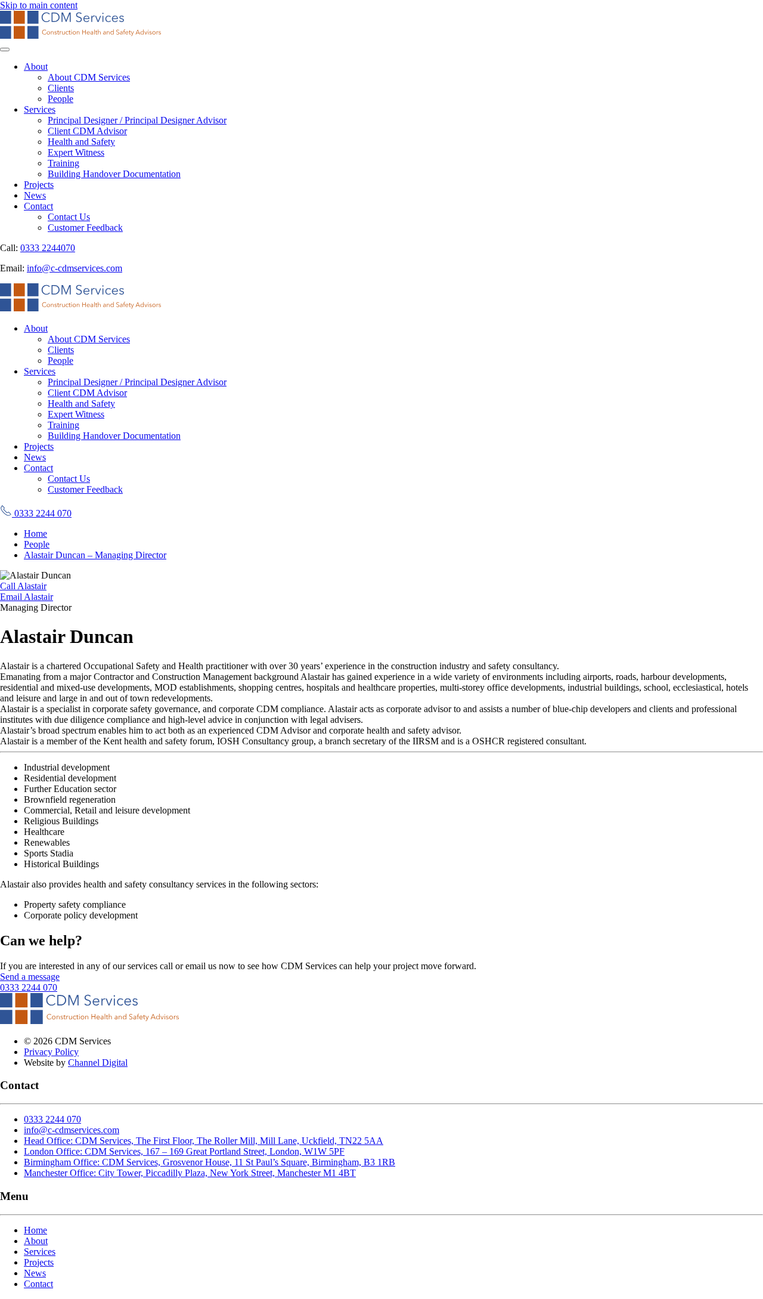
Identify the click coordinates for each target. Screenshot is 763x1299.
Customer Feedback (85, 227)
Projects (39, 185)
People (60, 99)
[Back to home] (80, 35)
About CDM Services (89, 77)
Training (63, 163)
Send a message (30, 977)
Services (39, 109)
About (36, 66)
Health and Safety (81, 142)
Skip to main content (38, 5)
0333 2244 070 (42, 513)
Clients (61, 88)
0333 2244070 (47, 248)
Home (35, 1230)
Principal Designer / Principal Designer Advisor (137, 120)
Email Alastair (26, 597)
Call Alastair (23, 586)
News (35, 195)
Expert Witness (76, 152)
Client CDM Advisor (87, 131)
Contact (38, 206)
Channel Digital (98, 1062)
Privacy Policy (51, 1052)
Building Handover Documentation (114, 174)
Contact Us (69, 217)
